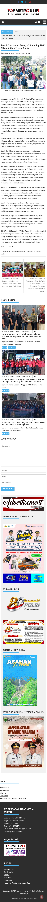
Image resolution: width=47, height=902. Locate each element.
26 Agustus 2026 (8, 376)
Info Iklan (3, 793)
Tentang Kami (5, 787)
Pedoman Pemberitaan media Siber (13, 798)
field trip (15, 251)
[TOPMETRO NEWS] (3, 22)
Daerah (4, 347)
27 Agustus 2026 (8, 331)
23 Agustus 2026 (8, 419)
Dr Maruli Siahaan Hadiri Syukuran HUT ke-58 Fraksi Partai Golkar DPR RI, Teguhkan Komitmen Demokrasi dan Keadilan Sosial (35, 285)
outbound (22, 251)
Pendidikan (29, 251)
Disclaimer (4, 796)
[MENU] (44, 22)
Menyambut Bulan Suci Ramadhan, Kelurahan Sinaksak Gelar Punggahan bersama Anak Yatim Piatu (11, 282)
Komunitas (6, 251)
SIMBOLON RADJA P (23, 53)
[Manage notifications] (41, 897)
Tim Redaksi (4, 790)
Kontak (6, 875)
